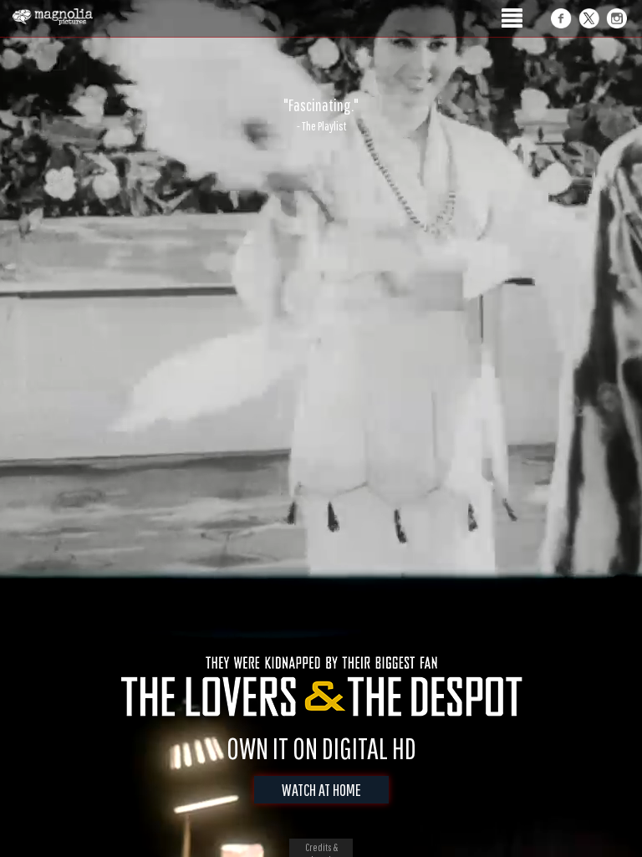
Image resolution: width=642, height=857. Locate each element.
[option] (321, 114)
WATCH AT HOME (321, 789)
